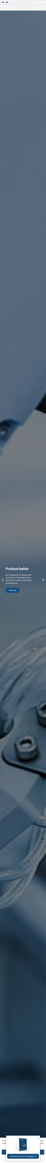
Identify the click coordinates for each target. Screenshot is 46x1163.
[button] (41, 2)
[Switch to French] (7, 2)
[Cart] (45, 2)
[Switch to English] (3, 2)
